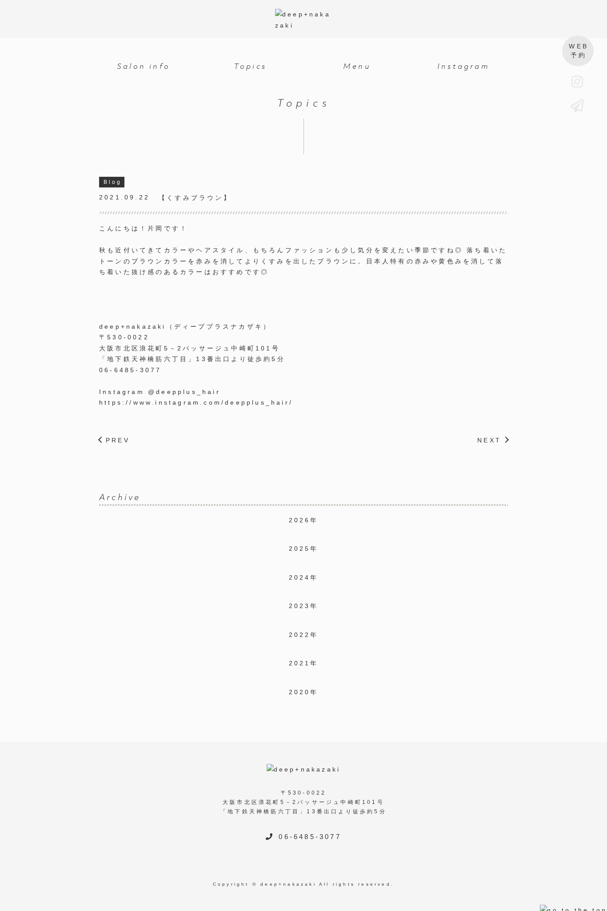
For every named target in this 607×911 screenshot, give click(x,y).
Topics (250, 66)
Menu (357, 66)
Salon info (143, 66)
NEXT (489, 440)
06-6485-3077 (310, 836)
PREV (118, 440)
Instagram (463, 66)
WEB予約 (578, 51)
